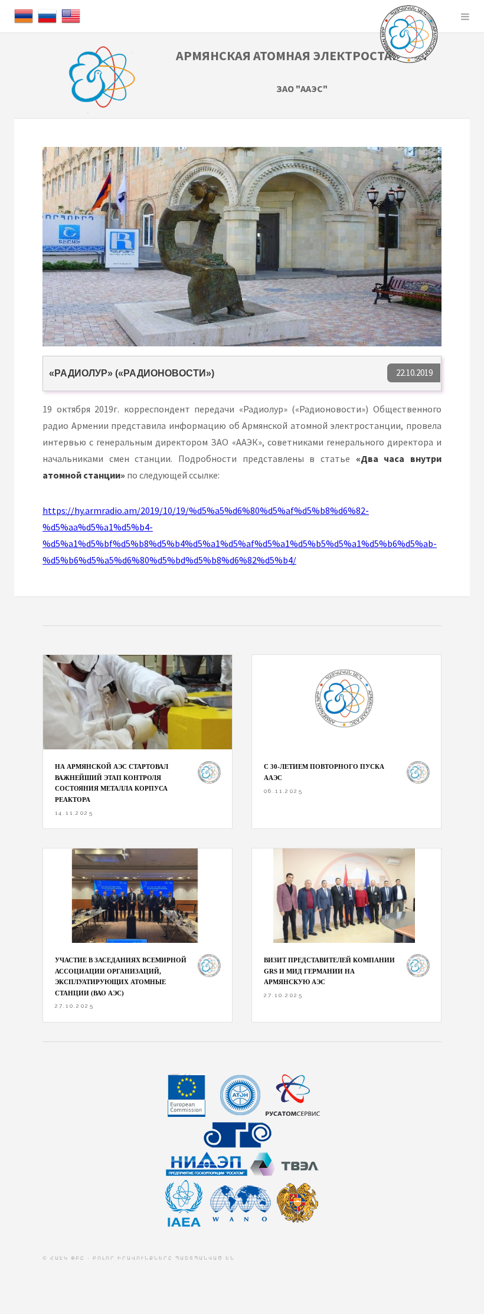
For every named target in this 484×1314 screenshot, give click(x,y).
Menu (465, 16)
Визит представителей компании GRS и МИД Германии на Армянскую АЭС (329, 970)
